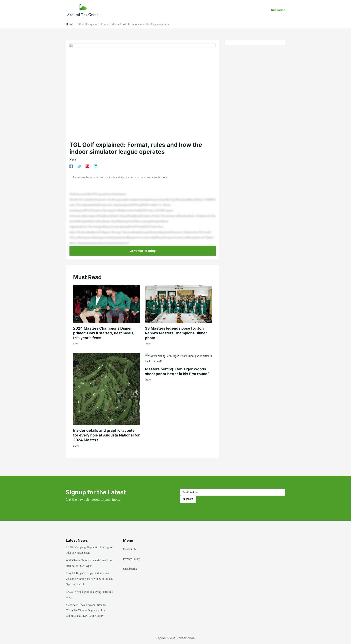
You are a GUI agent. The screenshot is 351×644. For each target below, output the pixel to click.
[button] (278, 10)
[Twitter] (79, 166)
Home (69, 24)
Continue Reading (143, 251)
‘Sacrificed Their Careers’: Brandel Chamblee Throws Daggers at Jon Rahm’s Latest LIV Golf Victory (86, 610)
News (72, 159)
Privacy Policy (131, 559)
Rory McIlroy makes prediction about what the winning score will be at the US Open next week (89, 578)
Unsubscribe (130, 568)
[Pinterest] (87, 166)
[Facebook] (71, 166)
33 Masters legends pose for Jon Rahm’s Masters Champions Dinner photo (176, 333)
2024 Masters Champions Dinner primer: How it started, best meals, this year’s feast (103, 333)
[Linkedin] (95, 166)
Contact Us (129, 549)
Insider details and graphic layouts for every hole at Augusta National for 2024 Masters (106, 435)
